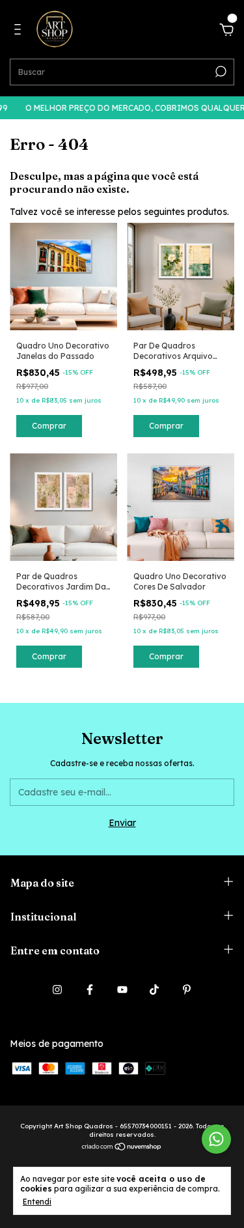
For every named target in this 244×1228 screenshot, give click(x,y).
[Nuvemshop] (122, 1148)
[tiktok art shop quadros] (154, 989)
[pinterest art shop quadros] (187, 989)
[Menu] (20, 31)
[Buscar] (219, 71)
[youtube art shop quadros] (122, 989)
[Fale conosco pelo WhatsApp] (216, 1139)
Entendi (37, 1202)
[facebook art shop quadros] (90, 989)
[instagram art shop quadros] (57, 989)
